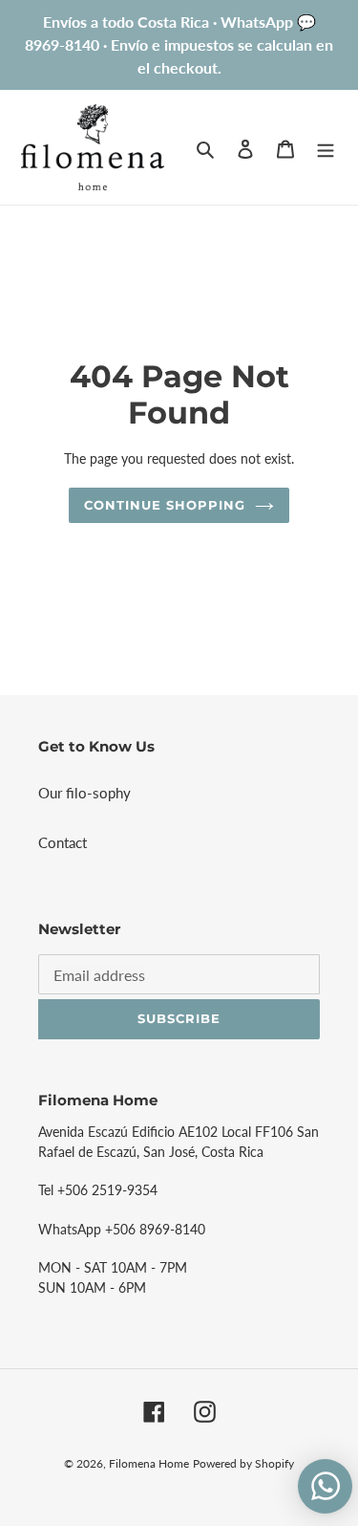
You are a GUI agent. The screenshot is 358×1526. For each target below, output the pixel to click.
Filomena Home (149, 1463)
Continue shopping (165, 504)
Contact (62, 842)
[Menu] (325, 146)
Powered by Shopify (243, 1463)
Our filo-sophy (84, 792)
